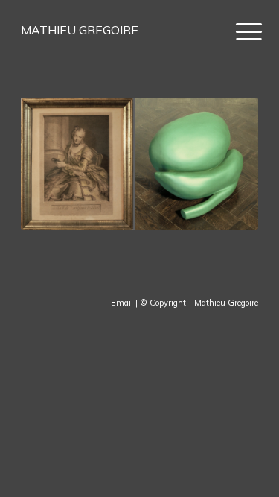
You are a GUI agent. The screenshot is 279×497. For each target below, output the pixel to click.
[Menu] (237, 31)
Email (122, 302)
